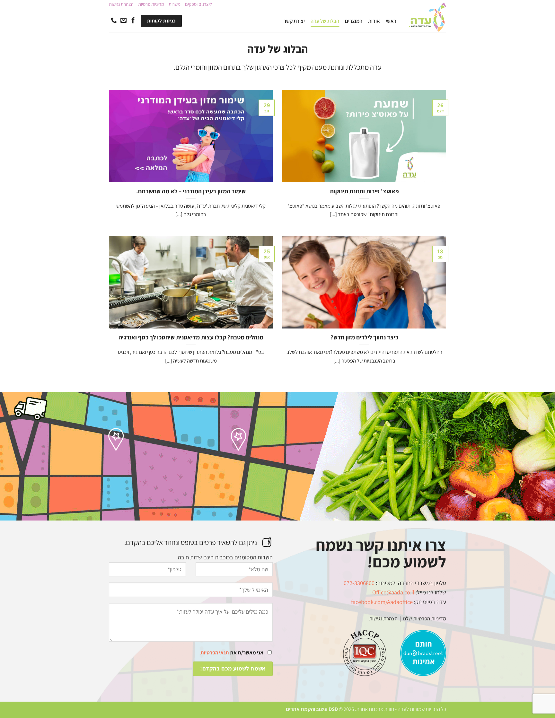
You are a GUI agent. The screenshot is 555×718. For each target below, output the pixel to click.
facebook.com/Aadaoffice (382, 602)
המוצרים (353, 20)
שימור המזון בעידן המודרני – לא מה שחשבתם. (191, 191)
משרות (175, 4)
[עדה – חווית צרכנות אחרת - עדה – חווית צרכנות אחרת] (427, 17)
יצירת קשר (294, 20)
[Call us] (114, 20)
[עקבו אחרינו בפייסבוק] (133, 20)
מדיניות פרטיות (151, 4)
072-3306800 (359, 583)
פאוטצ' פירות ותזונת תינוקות (364, 191)
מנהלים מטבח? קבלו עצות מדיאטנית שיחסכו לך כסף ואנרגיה (191, 337)
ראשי (391, 20)
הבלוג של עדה (325, 20)
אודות (374, 20)
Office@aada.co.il (393, 592)
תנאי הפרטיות (214, 652)
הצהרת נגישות (121, 4)
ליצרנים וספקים (198, 4)
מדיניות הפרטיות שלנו (424, 618)
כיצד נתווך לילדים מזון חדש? (364, 337)
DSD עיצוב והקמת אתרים (312, 709)
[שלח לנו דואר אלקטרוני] (123, 20)
